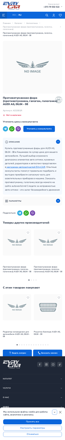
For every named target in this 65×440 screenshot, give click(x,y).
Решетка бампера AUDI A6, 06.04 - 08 (47, 333)
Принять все (32, 421)
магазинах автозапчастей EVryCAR (25, 167)
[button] (29, 280)
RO (14, 15)
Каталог (18, 23)
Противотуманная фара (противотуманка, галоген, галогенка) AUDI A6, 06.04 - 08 (17, 269)
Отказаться (32, 434)
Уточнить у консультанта (39, 128)
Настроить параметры (32, 428)
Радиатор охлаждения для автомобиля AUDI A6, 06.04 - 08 (16, 334)
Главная (7, 23)
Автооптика (32, 23)
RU (19, 15)
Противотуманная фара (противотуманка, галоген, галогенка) (27, 28)
